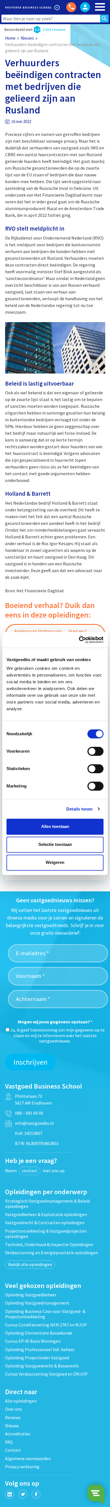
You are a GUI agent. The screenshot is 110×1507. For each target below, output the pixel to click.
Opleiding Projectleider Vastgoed (37, 1357)
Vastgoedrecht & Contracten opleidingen (44, 1222)
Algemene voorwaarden (28, 1458)
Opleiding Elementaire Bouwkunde (38, 1333)
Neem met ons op (35, 1170)
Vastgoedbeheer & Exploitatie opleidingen (46, 1214)
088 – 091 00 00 (29, 1113)
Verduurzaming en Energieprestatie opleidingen (51, 1252)
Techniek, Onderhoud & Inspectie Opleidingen (49, 1244)
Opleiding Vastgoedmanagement (37, 1303)
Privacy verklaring (22, 1466)
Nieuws (27, 38)
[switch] (95, 751)
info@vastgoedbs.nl (34, 1123)
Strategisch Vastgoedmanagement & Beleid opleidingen (47, 1203)
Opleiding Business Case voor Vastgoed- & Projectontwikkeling (45, 1313)
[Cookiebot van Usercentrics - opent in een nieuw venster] (79, 639)
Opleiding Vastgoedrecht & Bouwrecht (42, 1366)
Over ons (13, 1409)
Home (10, 38)
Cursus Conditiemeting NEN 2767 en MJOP (46, 1325)
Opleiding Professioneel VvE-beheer (40, 1349)
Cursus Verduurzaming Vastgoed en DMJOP (46, 1374)
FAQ (9, 1442)
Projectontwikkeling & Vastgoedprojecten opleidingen (46, 1233)
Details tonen (79, 809)
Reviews (13, 1417)
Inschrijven (30, 1062)
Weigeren (55, 862)
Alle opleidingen (21, 1401)
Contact (13, 1450)
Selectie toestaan (55, 844)
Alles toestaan (55, 826)
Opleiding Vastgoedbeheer (30, 1294)
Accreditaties (17, 1434)
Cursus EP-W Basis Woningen (33, 1341)
